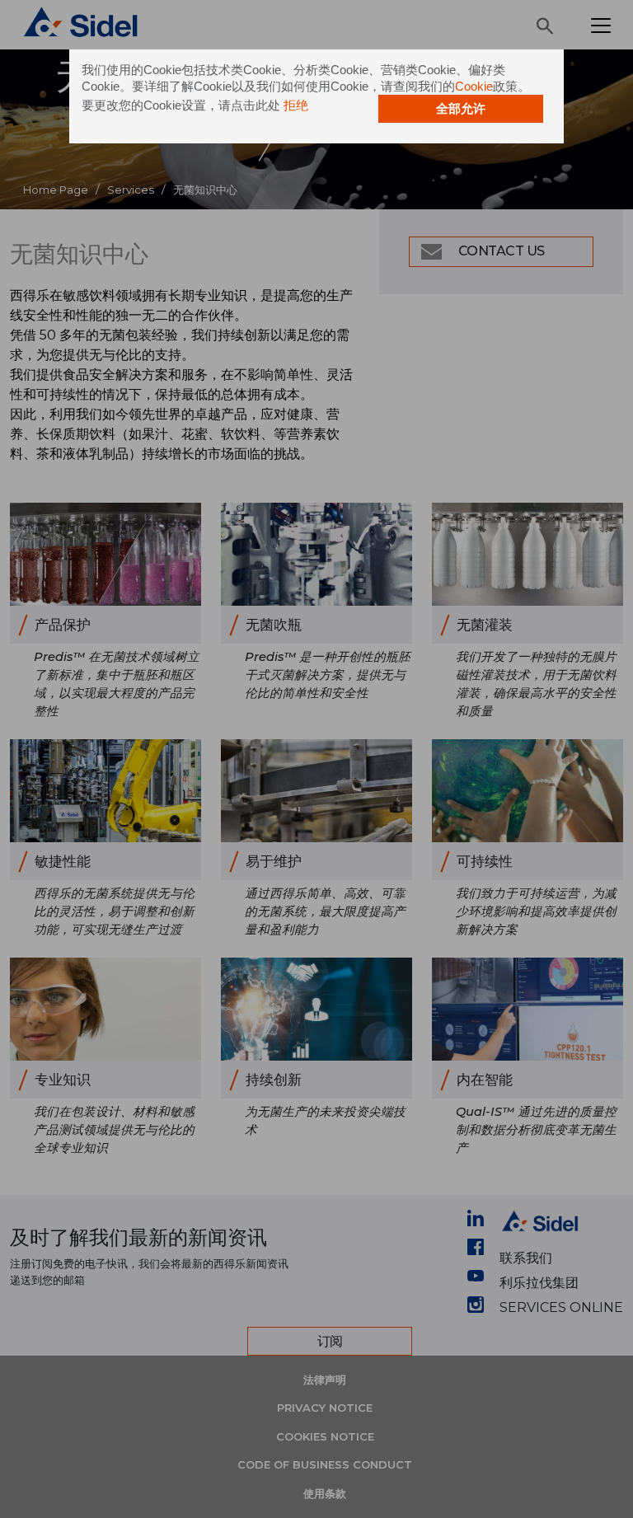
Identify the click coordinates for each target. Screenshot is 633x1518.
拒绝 (296, 105)
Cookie (474, 86)
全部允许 (460, 108)
